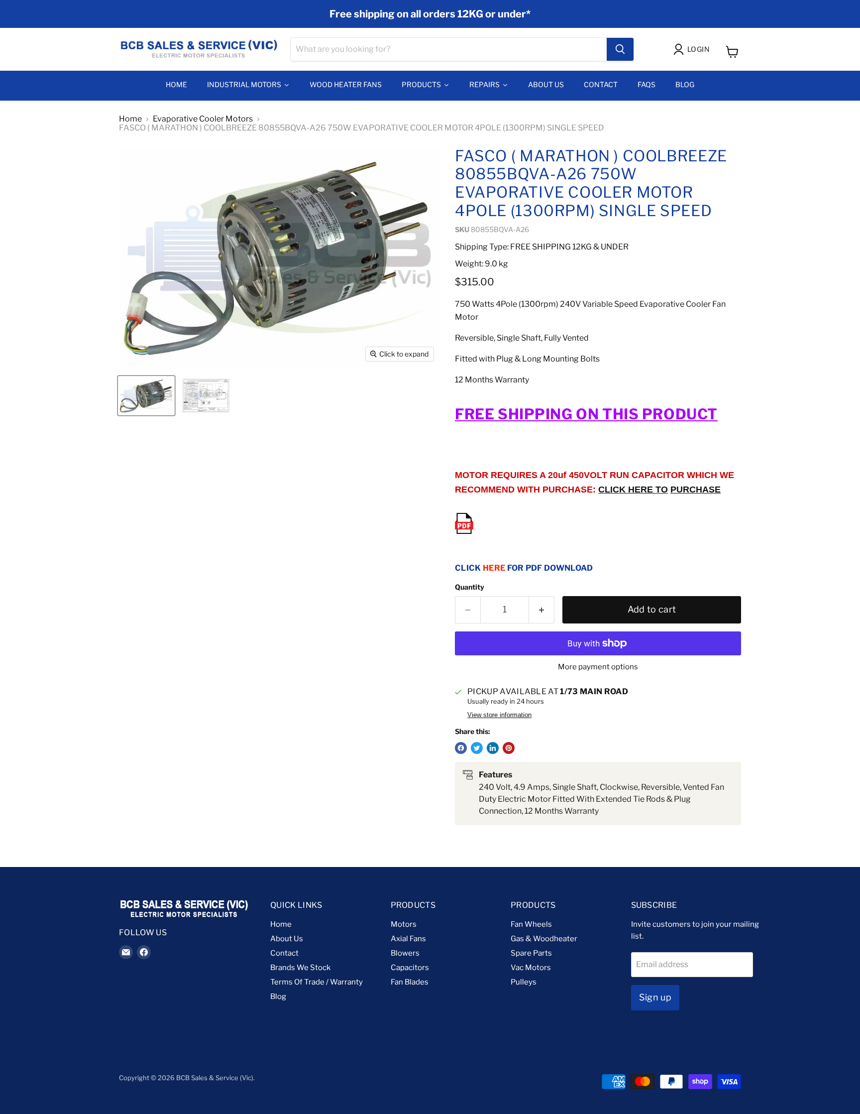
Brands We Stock (300, 967)
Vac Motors (531, 967)
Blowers (405, 953)
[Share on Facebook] (461, 748)
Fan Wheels (531, 924)
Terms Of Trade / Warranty (316, 982)
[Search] (620, 49)
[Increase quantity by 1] (541, 609)
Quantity (469, 587)
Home (130, 119)
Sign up (655, 997)
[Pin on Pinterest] (509, 748)
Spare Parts (531, 953)
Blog (278, 996)
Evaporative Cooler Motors (203, 119)
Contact (284, 953)
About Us (286, 938)
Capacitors (410, 967)
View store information (499, 715)
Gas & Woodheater (544, 938)
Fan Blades (410, 982)
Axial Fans (408, 938)
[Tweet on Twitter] (477, 748)
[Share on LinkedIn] (493, 748)
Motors (404, 924)
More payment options (598, 667)
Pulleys (524, 982)
